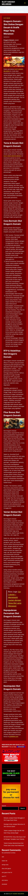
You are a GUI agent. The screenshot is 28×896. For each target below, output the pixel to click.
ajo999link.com (13, 736)
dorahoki (4, 884)
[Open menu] (24, 3)
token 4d (4, 860)
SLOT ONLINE (7, 18)
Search (4, 806)
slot (3, 857)
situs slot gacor (6, 868)
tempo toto (5, 864)
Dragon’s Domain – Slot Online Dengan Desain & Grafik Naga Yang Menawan (13, 27)
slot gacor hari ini (7, 872)
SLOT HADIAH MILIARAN (16, 893)
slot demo (5, 880)
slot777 (4, 876)
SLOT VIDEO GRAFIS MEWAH (12, 156)
